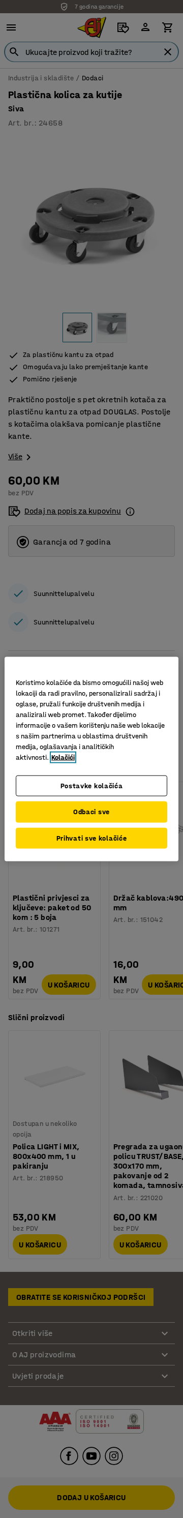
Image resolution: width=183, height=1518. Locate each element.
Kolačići (63, 757)
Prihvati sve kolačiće (91, 838)
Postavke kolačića (91, 785)
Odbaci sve (91, 812)
